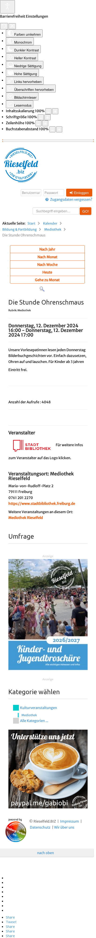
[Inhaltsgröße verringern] (48, 111)
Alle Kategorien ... (34, 721)
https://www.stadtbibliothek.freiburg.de (41, 503)
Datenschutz (40, 827)
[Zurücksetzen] (4, 26)
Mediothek (29, 715)
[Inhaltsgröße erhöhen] (55, 111)
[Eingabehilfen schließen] (12, 26)
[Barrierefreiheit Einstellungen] (7, 6)
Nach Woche (47, 264)
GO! (85, 211)
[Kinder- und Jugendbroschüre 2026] (48, 614)
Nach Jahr (47, 249)
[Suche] (42, 289)
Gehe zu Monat (47, 280)
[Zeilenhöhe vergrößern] (45, 123)
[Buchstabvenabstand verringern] (52, 129)
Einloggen (81, 192)
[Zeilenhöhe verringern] (38, 123)
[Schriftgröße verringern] (41, 117)
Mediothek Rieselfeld (25, 517)
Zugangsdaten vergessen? (71, 199)
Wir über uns (64, 827)
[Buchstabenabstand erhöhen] (59, 129)
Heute (47, 272)
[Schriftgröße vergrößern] (48, 117)
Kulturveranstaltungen (38, 708)
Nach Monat (47, 257)
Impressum (69, 821)
